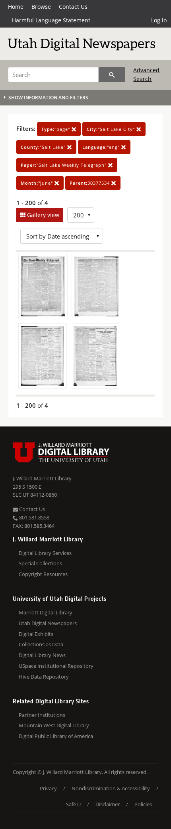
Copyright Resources (43, 574)
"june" (37, 183)
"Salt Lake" (44, 147)
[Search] (112, 74)
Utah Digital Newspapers (48, 623)
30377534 (90, 183)
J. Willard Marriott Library (42, 478)
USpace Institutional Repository (56, 665)
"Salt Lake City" (111, 129)
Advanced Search (146, 74)
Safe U (73, 804)
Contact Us (73, 6)
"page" (56, 129)
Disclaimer (107, 804)
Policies (143, 804)
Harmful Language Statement (51, 20)
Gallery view (42, 215)
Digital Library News (42, 655)
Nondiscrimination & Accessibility (111, 788)
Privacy (48, 788)
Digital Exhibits (36, 634)
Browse (41, 6)
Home (15, 6)
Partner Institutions (42, 714)
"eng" (101, 147)
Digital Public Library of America (56, 736)
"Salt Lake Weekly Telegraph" (64, 165)
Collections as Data (41, 644)
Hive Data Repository (44, 676)
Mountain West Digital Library (54, 725)
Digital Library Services (45, 553)
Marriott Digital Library (45, 612)
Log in (159, 20)
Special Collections (40, 563)
